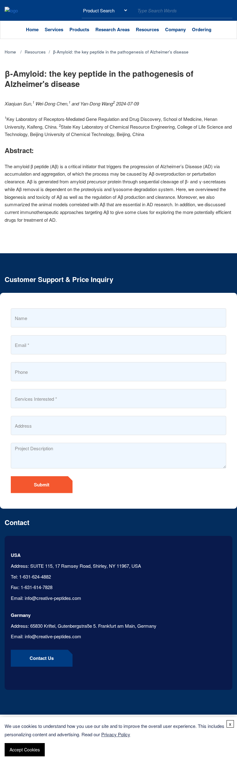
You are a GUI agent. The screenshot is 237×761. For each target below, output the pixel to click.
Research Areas (112, 29)
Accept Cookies (25, 749)
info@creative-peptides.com (53, 598)
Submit (41, 484)
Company (175, 29)
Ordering (201, 29)
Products (79, 29)
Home (32, 29)
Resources (147, 29)
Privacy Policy (115, 734)
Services (54, 29)
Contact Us (42, 658)
